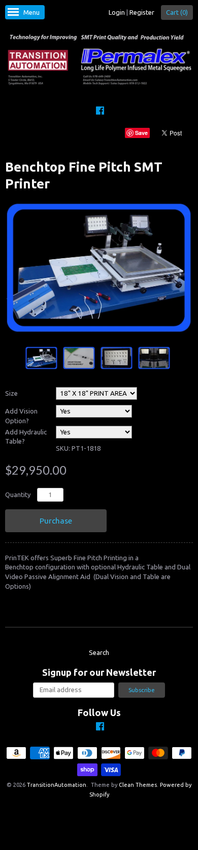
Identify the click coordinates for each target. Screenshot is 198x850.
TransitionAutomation (56, 785)
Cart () (177, 12)
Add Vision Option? (21, 415)
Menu (31, 12)
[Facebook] (100, 111)
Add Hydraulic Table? (26, 436)
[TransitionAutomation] (99, 60)
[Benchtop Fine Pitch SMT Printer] (41, 358)
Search (99, 652)
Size (11, 393)
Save (141, 132)
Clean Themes (138, 785)
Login (117, 12)
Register (141, 12)
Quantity (17, 494)
